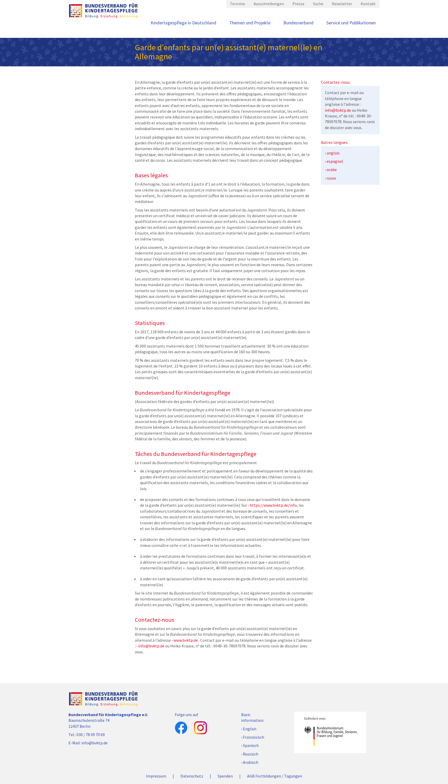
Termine (237, 3)
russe (331, 178)
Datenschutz (191, 776)
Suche (318, 3)
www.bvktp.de (185, 640)
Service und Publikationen (351, 23)
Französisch (253, 737)
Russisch (250, 754)
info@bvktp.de (151, 645)
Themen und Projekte (249, 23)
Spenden (225, 776)
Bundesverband (298, 23)
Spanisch (251, 745)
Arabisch (250, 762)
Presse (298, 3)
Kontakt (368, 3)
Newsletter (342, 3)
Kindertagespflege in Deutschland (183, 23)
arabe (332, 169)
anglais (333, 153)
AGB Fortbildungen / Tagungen (274, 776)
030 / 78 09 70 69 (90, 734)
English (249, 728)
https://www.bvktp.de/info (273, 505)
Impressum (156, 776)
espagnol (335, 161)
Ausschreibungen (269, 3)
